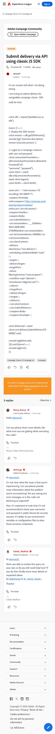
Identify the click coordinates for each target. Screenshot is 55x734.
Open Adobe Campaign (25, 34)
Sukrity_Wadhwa (20, 551)
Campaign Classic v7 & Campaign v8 (18, 14)
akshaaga (17, 469)
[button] (16, 67)
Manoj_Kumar (19, 410)
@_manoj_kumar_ (33, 578)
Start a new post (31, 386)
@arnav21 (17, 417)
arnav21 (16, 73)
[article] (27, 434)
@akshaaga (15, 578)
